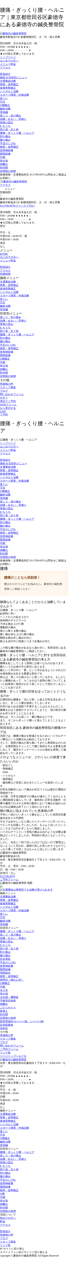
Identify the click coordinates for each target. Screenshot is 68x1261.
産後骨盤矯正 (8, 87)
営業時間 (5, 274)
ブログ (4, 390)
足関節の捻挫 (8, 171)
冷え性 (4, 990)
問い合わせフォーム (12, 394)
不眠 (2, 157)
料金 (2, 1221)
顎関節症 (5, 972)
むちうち (5, 126)
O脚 (2, 1193)
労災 (2, 101)
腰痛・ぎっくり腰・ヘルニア (17, 133)
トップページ (8, 57)
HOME (4, 254)
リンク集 (5, 1052)
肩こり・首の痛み (10, 115)
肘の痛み (5, 136)
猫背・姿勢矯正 (9, 146)
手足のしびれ (8, 143)
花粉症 (4, 1028)
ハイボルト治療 (9, 91)
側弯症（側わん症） (12, 979)
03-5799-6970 (17, 205)
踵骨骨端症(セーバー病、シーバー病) (22, 1021)
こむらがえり (8, 1007)
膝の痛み (5, 139)
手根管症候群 (8, 1000)
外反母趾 (5, 959)
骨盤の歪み (6, 122)
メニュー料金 (8, 64)
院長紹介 (5, 74)
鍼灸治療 (5, 108)
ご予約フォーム (9, 879)
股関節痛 (5, 153)
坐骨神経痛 (6, 150)
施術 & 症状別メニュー (13, 77)
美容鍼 (4, 112)
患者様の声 (6, 383)
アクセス (5, 67)
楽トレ (4, 98)
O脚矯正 (5, 105)
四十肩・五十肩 (9, 129)
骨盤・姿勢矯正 (9, 84)
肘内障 (4, 167)
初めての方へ (8, 1218)
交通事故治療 (8, 81)
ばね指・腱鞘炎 (9, 997)
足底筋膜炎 (6, 1024)
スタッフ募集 (8, 387)
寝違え (4, 1011)
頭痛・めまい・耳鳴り (13, 119)
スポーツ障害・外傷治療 (14, 94)
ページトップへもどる (13, 1056)
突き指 (4, 160)
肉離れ (4, 164)
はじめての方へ (9, 60)
